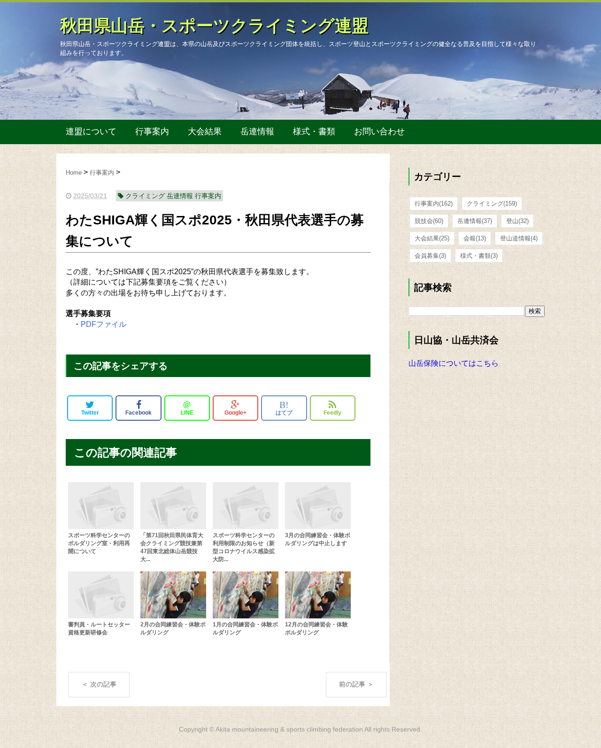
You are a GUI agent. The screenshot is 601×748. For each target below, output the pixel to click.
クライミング (492, 203)
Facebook (138, 412)
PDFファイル (103, 324)
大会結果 (205, 131)
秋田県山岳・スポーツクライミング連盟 (214, 25)
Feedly (332, 412)
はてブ (284, 408)
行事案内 (152, 131)
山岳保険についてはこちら (453, 363)
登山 (517, 220)
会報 (474, 238)
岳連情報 (257, 131)
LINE (187, 408)
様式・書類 (314, 131)
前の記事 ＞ (356, 684)
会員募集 (430, 255)
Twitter (90, 412)
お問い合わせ (379, 131)
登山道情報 (519, 238)
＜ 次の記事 (99, 684)
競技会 (429, 220)
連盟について (91, 131)
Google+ (235, 412)
